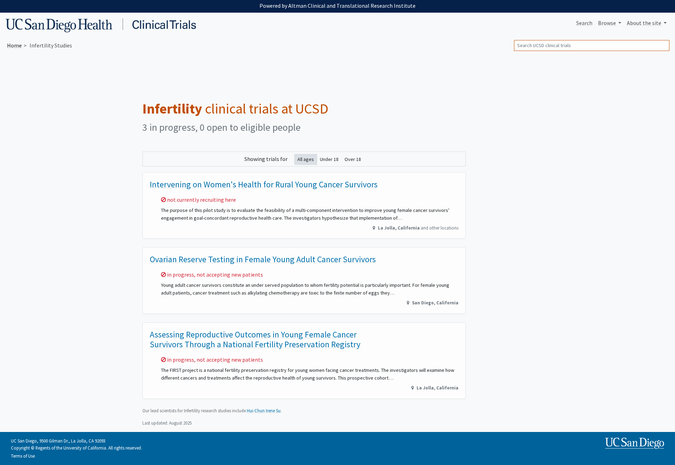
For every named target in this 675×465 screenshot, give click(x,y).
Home (14, 45)
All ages (305, 159)
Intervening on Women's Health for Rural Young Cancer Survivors (264, 184)
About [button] (644, 22)
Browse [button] (607, 22)
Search (584, 22)
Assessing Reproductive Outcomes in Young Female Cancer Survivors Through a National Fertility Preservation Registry (255, 339)
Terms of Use (23, 456)
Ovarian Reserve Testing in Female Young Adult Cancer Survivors (263, 259)
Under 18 (329, 159)
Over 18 (353, 159)
